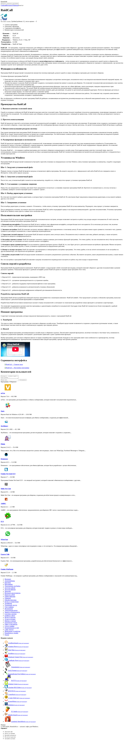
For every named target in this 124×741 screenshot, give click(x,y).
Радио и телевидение (12, 602)
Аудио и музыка (10, 619)
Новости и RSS (10, 595)
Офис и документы (11, 624)
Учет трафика (9, 607)
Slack (2, 411)
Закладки (8, 591)
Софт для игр (9, 629)
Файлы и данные (10, 621)
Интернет (9, 5)
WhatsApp (4, 539)
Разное (7, 635)
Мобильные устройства (12, 631)
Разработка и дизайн (11, 633)
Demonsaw (4, 459)
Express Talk (5, 554)
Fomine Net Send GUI (8, 474)
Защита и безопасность (12, 612)
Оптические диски (11, 622)
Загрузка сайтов (10, 588)
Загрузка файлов (10, 589)
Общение (15, 5)
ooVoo (3, 393)
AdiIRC (3, 503)
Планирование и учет (12, 628)
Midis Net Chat (6, 488)
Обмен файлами (10, 596)
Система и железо (10, 614)
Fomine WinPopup (7, 569)
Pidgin (3, 444)
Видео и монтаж (10, 617)
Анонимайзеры (10, 581)
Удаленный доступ (11, 605)
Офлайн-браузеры (10, 600)
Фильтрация (9, 608)
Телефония (8, 603)
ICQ (2, 521)
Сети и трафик (9, 626)
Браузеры (8, 582)
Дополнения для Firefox (12, 586)
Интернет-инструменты (12, 593)
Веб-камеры (9, 584)
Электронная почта (11, 610)
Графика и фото (10, 615)
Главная (3, 5)
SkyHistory (4, 426)
